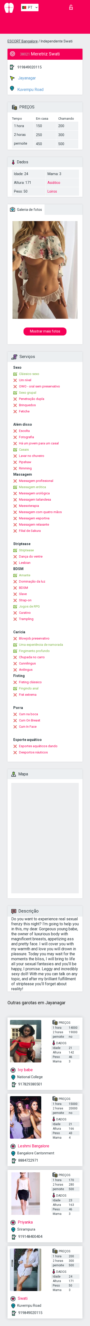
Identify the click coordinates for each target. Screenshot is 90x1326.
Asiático (54, 183)
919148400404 (30, 1236)
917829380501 (30, 1084)
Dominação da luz (32, 581)
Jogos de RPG (29, 606)
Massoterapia (29, 506)
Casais (24, 449)
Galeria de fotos (29, 210)
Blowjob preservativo (34, 638)
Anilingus (25, 669)
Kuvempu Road (30, 89)
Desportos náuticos (33, 752)
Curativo (25, 613)
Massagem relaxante (34, 524)
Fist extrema (27, 694)
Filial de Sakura (30, 531)
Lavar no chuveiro (31, 456)
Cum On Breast (29, 720)
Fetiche (24, 411)
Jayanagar (26, 78)
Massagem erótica (32, 487)
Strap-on (25, 600)
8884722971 (28, 1160)
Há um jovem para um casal (39, 443)
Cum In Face (27, 726)
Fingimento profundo (34, 651)
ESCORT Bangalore (23, 41)
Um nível (25, 380)
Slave (23, 594)
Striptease (26, 550)
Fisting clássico (30, 682)
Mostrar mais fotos (45, 331)
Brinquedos (27, 405)
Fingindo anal (28, 688)
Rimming (25, 468)
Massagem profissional (36, 481)
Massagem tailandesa (35, 499)
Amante (24, 575)
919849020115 (30, 67)
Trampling (26, 619)
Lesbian (24, 563)
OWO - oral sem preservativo (39, 386)
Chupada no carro (32, 657)
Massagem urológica (34, 493)
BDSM (23, 588)
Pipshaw (25, 462)
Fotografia (26, 437)
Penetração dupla (31, 399)
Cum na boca (28, 714)
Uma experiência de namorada (41, 645)
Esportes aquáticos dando (38, 746)
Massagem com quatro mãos (40, 512)
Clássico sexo (29, 374)
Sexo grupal (27, 392)
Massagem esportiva (34, 518)
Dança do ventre (30, 556)
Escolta (24, 431)
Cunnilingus (27, 663)
